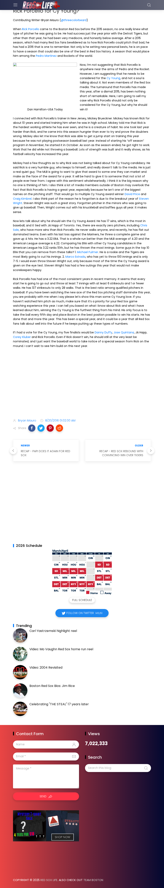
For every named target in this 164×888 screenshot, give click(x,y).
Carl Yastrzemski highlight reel (53, 631)
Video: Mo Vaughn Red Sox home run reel (61, 649)
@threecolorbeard (74, 20)
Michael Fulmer (87, 252)
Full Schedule (82, 600)
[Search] (149, 5)
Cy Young (113, 78)
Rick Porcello (30, 29)
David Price (132, 194)
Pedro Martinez (46, 56)
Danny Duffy (103, 332)
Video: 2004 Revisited (45, 667)
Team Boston (93, 880)
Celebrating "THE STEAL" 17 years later (59, 704)
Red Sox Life (48, 880)
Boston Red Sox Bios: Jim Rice (52, 686)
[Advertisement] (82, 384)
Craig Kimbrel (22, 199)
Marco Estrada (75, 257)
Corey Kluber (22, 337)
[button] (31, 428)
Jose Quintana (124, 332)
